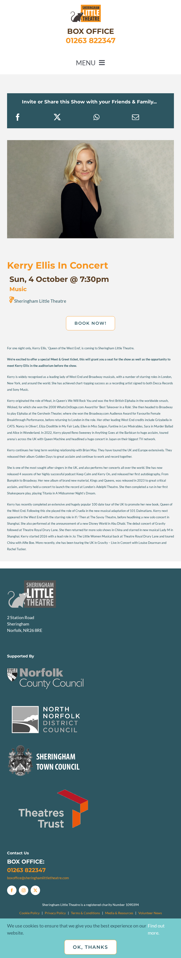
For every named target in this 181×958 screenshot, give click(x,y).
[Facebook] (18, 117)
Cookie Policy (29, 913)
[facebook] (11, 890)
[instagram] (23, 890)
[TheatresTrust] (54, 785)
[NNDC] (46, 703)
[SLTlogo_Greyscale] (41, 582)
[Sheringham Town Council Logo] (46, 744)
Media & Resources (119, 913)
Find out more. (156, 929)
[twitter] (35, 890)
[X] (57, 117)
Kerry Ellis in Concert (57, 265)
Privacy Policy (55, 913)
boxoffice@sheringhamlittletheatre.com (38, 878)
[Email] (135, 117)
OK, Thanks (90, 947)
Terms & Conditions (85, 913)
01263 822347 (26, 870)
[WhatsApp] (96, 117)
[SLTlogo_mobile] (90, 6)
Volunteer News (150, 913)
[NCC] (46, 662)
